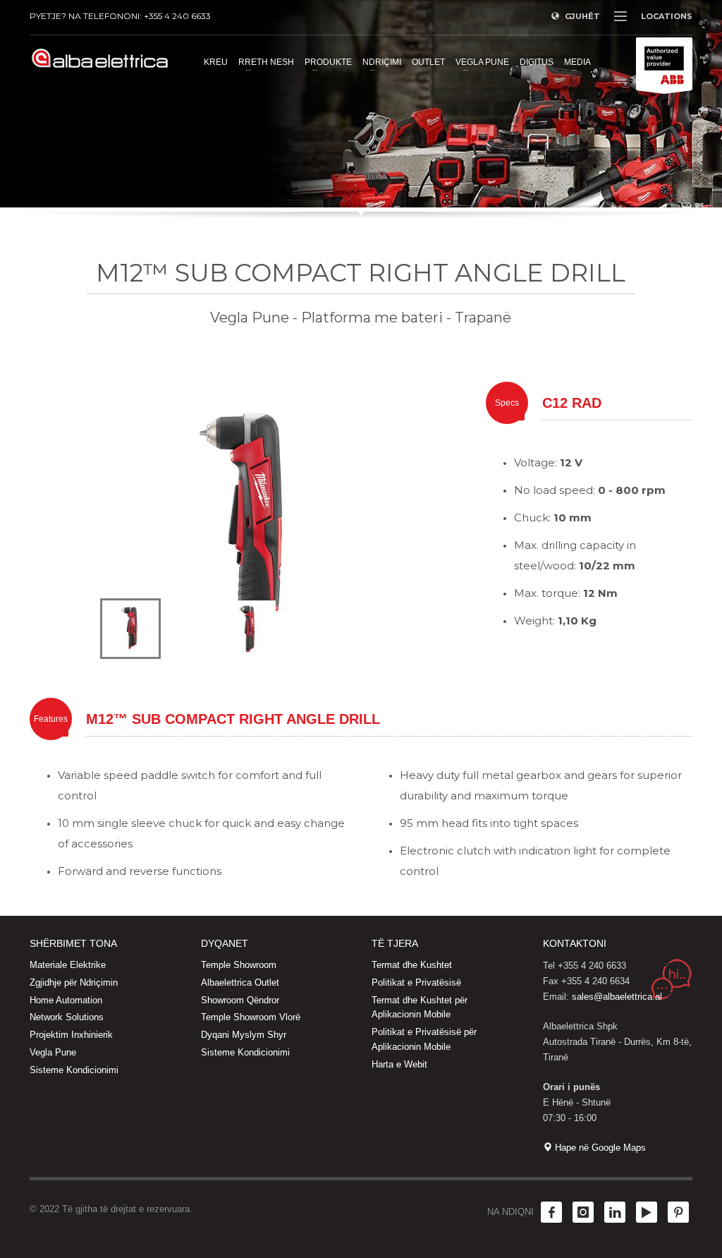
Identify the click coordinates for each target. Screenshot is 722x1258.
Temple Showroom (238, 965)
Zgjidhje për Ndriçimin (74, 982)
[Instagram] (583, 1212)
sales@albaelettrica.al (617, 996)
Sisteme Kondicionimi (74, 1070)
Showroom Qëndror (240, 1000)
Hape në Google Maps (599, 1147)
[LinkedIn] (614, 1212)
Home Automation (66, 1000)
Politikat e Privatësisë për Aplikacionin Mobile (424, 1039)
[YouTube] (646, 1212)
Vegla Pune (53, 1052)
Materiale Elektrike (68, 965)
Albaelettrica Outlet (240, 982)
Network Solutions (67, 1017)
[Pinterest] (678, 1212)
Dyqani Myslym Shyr (243, 1034)
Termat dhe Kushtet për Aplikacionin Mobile (419, 1007)
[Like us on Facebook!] (551, 1212)
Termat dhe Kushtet (412, 965)
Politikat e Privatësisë (416, 982)
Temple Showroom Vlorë (250, 1017)
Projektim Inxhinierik (71, 1034)
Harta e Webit (399, 1064)
